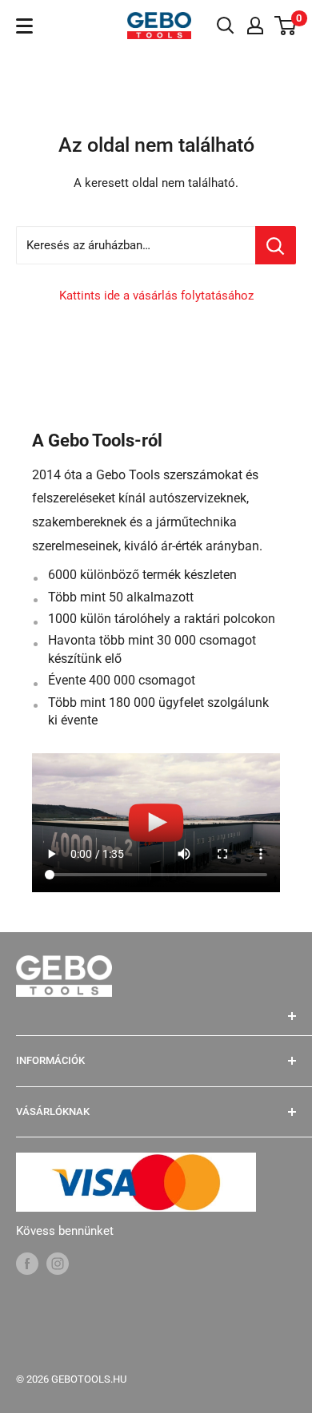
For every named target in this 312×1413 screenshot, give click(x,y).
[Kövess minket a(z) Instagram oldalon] (57, 1263)
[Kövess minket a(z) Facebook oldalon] (27, 1263)
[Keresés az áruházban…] (275, 245)
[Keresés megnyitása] (225, 25)
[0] (286, 25)
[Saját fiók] (255, 25)
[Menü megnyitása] (24, 26)
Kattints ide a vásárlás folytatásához (156, 295)
